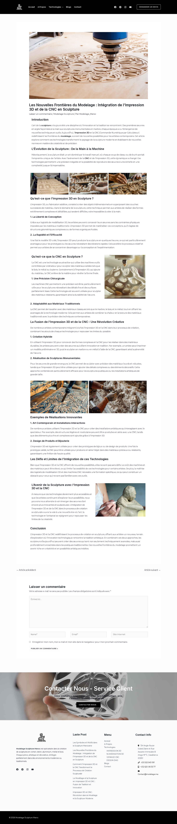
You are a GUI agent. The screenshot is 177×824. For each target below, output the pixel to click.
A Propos (42, 7)
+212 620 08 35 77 (148, 767)
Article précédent (26, 570)
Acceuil (31, 7)
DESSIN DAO (112, 760)
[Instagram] (125, 7)
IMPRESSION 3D (114, 751)
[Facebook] (115, 7)
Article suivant (152, 570)
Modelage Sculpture (64, 114)
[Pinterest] (120, 7)
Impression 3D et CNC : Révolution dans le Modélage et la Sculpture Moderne (85, 795)
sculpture (46, 125)
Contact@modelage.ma (148, 774)
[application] (62, 7)
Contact (77, 7)
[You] (130, 7)
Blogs (68, 7)
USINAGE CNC (113, 757)
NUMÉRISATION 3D (115, 754)
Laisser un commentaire (40, 114)
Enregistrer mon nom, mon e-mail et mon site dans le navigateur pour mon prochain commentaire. (80, 642)
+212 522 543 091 (148, 762)
